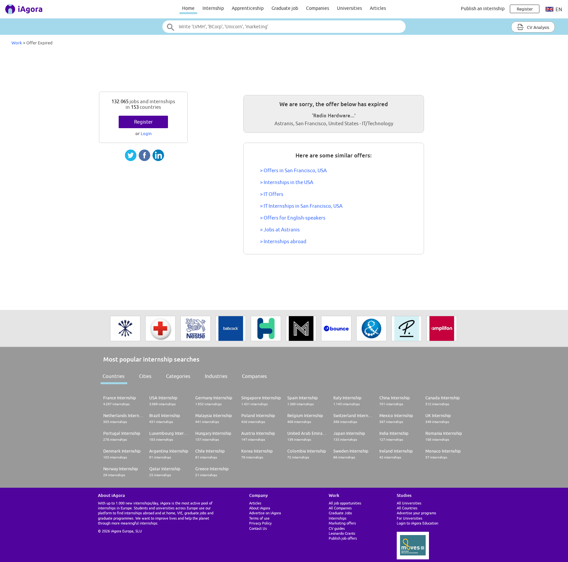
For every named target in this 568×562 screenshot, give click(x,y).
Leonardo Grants (342, 533)
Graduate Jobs (340, 513)
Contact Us (258, 528)
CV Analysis (537, 27)
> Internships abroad (283, 241)
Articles (378, 8)
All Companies (340, 508)
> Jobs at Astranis (280, 229)
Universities (349, 8)
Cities (145, 376)
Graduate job (285, 8)
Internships (337, 518)
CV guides (337, 528)
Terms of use (259, 518)
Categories (178, 376)
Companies (317, 8)
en (558, 9)
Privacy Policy (260, 523)
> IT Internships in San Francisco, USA (301, 206)
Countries (114, 376)
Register (143, 122)
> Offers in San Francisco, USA (293, 170)
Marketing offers (342, 523)
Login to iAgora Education (417, 523)
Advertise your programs (416, 513)
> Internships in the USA (286, 182)
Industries (216, 376)
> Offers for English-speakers (292, 218)
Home (188, 8)
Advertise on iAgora (265, 513)
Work (17, 42)
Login (146, 133)
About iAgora (259, 508)
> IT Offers (271, 194)
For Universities (409, 518)
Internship (213, 8)
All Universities (409, 503)
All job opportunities (345, 503)
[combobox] (284, 26)
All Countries (407, 508)
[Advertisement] (284, 70)
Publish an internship (483, 8)
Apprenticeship (248, 8)
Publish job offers (343, 538)
